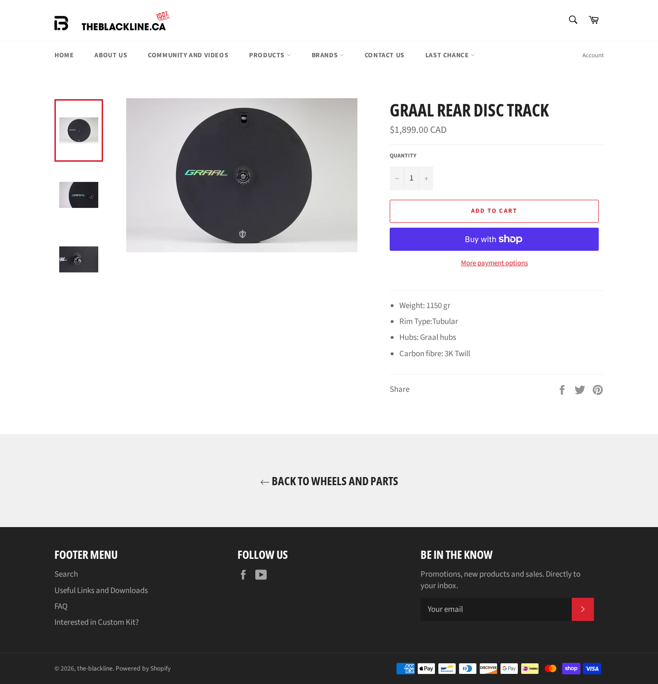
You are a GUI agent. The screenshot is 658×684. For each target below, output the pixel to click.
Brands (326, 55)
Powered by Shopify (143, 668)
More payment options (494, 263)
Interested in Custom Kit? (96, 622)
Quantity (403, 156)
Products (267, 55)
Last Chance (448, 55)
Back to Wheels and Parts (334, 481)
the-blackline (95, 668)
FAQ (60, 606)
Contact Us (385, 55)
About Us (110, 55)
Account (593, 55)
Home (64, 55)
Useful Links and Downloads (101, 590)
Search (66, 574)
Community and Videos (188, 55)
